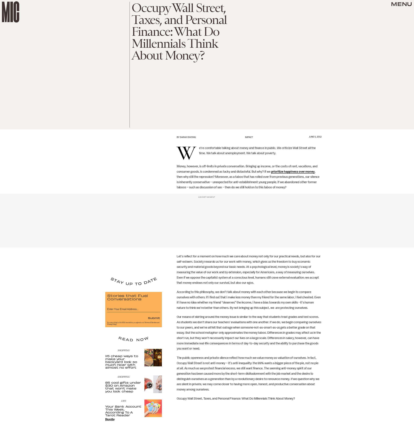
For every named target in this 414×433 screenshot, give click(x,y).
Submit (154, 317)
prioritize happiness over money (293, 171)
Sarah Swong (188, 137)
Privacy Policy (112, 324)
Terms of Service (151, 322)
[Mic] (10, 11)
